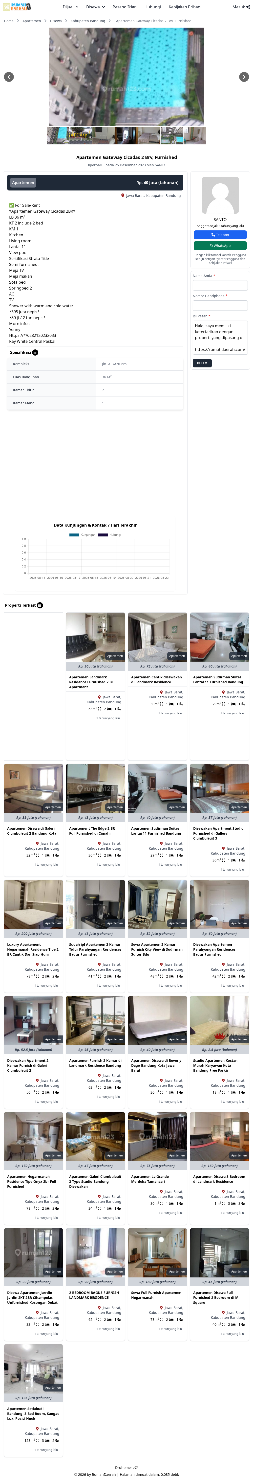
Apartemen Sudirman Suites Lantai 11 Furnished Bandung (218, 679)
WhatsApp (222, 245)
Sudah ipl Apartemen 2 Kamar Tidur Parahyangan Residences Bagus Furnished (95, 949)
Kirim (202, 363)
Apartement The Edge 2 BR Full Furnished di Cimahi (92, 831)
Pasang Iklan (125, 7)
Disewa (56, 20)
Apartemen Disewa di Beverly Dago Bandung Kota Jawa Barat (156, 1065)
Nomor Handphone (210, 295)
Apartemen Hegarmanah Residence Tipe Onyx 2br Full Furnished (31, 1181)
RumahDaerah (104, 1474)
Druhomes (124, 1467)
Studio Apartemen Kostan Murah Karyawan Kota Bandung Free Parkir (215, 1065)
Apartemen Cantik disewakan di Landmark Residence (156, 679)
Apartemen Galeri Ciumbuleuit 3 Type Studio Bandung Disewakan (95, 1181)
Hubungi (153, 7)
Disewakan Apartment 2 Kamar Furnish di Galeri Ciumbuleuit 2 (27, 1065)
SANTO (220, 219)
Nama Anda (204, 275)
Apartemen (31, 20)
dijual (68, 7)
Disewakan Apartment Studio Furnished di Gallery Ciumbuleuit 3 (218, 833)
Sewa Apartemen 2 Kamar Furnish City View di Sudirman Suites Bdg (157, 949)
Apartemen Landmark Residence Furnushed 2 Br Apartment (91, 682)
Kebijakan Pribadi (185, 7)
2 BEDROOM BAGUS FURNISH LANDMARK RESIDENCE (94, 1295)
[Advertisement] (33, 686)
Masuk (239, 7)
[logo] (17, 7)
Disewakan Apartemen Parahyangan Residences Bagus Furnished (214, 949)
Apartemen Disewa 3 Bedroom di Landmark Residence (219, 1179)
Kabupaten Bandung (88, 20)
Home (9, 20)
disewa (93, 7)
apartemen (23, 182)
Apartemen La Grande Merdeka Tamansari (150, 1179)
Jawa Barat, (135, 195)
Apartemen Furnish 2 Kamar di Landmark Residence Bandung (95, 1063)
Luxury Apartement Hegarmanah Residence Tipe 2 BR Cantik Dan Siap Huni (33, 949)
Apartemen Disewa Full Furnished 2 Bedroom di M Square (215, 1297)
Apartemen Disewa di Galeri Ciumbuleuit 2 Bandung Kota (31, 831)
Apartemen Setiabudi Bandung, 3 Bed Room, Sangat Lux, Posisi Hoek (33, 1413)
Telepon (222, 234)
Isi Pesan (202, 316)
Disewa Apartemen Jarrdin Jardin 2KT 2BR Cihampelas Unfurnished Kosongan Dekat (32, 1297)
